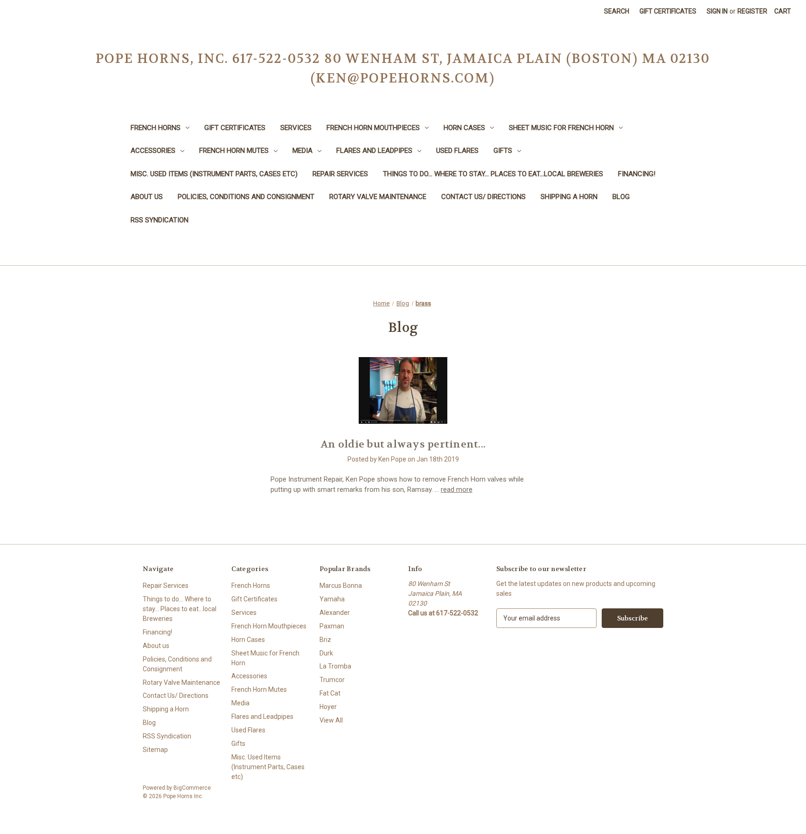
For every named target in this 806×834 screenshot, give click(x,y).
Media (302, 150)
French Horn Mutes (234, 150)
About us (147, 197)
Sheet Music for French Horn (561, 128)
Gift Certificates (667, 11)
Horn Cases (464, 128)
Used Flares (457, 150)
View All (331, 720)
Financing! (636, 174)
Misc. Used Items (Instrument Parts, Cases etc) (214, 174)
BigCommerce (192, 788)
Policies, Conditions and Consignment (246, 197)
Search (616, 11)
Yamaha (332, 599)
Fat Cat (330, 693)
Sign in (717, 11)
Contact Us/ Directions (483, 197)
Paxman (332, 626)
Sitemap (155, 749)
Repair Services (340, 174)
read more (456, 489)
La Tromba (335, 666)
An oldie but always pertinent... (403, 444)
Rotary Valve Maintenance (377, 197)
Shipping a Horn (569, 197)
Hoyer (328, 706)
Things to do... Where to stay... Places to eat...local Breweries (493, 174)
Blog (621, 197)
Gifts (502, 150)
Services (296, 128)
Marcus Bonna (341, 585)
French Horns (156, 128)
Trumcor (332, 679)
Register (752, 11)
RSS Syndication (159, 220)
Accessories (153, 150)
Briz (325, 639)
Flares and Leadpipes (374, 150)
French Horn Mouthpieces (373, 128)
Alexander (335, 612)
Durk (326, 653)
